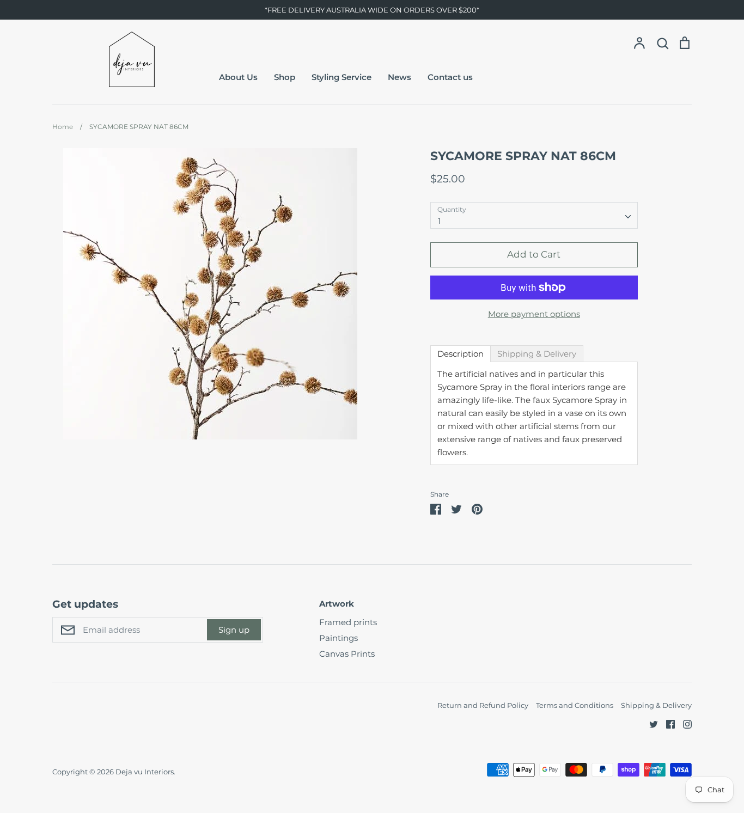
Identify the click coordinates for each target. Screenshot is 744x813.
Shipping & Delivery (656, 705)
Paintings (338, 638)
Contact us (450, 77)
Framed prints (348, 622)
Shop (284, 77)
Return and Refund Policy (482, 705)
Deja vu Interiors (144, 771)
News (399, 77)
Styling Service (341, 77)
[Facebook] (666, 723)
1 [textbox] (439, 221)
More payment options (534, 314)
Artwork (336, 603)
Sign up (233, 630)
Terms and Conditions (574, 705)
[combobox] (534, 215)
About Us (238, 77)
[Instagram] (683, 723)
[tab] (460, 353)
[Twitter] (649, 723)
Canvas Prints (347, 654)
